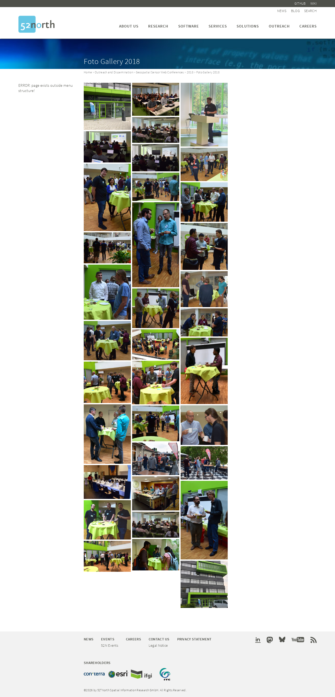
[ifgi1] (204, 584)
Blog (295, 10)
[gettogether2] (155, 459)
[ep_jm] (204, 520)
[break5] (204, 289)
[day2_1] (204, 246)
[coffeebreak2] (107, 556)
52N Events (109, 645)
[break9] (107, 292)
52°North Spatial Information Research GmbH (36, 24)
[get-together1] (155, 493)
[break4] (107, 340)
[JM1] (155, 157)
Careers (308, 26)
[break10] (155, 244)
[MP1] (107, 146)
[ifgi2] (107, 106)
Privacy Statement (194, 639)
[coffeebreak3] (107, 382)
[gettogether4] (107, 482)
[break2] (155, 187)
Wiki (313, 3)
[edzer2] (155, 130)
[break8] (204, 322)
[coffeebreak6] (107, 434)
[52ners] (107, 520)
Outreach (279, 26)
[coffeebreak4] (204, 371)
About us (128, 26)
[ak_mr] (204, 425)
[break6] (155, 308)
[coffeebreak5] (155, 382)
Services (218, 26)
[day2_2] (107, 247)
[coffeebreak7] (155, 344)
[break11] (204, 202)
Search (310, 10)
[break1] (155, 424)
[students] (155, 554)
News (281, 10)
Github (300, 3)
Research (158, 26)
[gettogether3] (204, 463)
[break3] (204, 164)
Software (188, 26)
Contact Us (159, 639)
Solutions (248, 26)
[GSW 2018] (155, 99)
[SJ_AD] (107, 197)
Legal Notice (158, 645)
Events (107, 639)
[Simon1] (204, 114)
